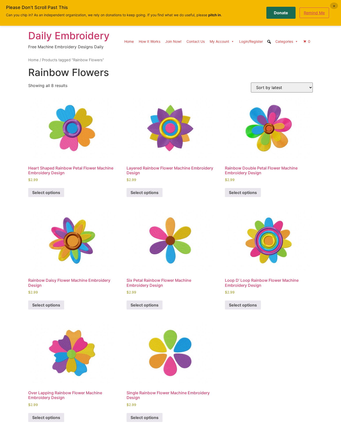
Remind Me (314, 12)
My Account (219, 41)
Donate (281, 12)
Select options (46, 192)
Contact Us (195, 41)
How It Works (149, 41)
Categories (284, 41)
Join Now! (173, 41)
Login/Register (251, 41)
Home (129, 41)
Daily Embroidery (69, 36)
